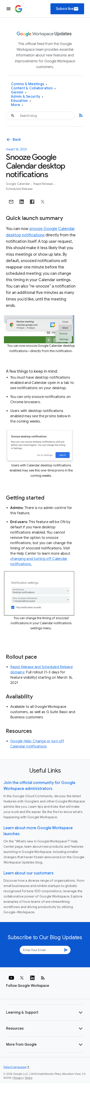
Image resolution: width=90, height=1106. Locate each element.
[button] (45, 1012)
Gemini (18, 92)
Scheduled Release (19, 189)
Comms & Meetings (29, 84)
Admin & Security (27, 97)
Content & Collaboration (33, 88)
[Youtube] (11, 978)
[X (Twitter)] (22, 978)
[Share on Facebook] (32, 201)
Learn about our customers (28, 873)
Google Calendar (18, 184)
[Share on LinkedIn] (21, 201)
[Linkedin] (32, 978)
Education (21, 101)
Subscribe (67, 8)
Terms (28, 1077)
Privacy (18, 1077)
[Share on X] (42, 201)
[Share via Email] (11, 201)
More (17, 105)
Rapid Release (43, 184)
